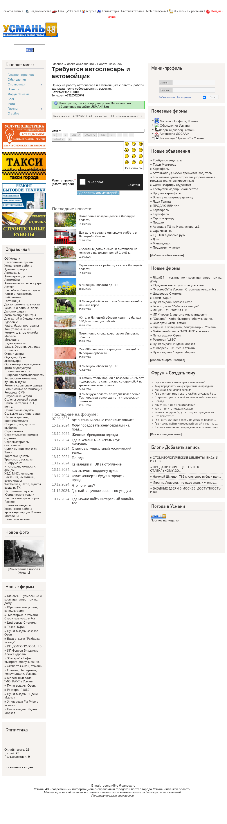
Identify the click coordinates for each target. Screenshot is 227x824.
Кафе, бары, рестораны (21, 325)
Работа (74, 11)
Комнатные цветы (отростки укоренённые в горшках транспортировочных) (182, 178)
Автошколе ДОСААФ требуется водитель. (183, 173)
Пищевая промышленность (24, 375)
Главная (57, 64)
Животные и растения (189, 11)
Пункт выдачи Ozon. (21, 685)
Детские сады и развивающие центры (20, 313)
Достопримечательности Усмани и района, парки (22, 306)
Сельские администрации (22, 413)
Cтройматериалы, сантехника (17, 443)
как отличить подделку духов (95, 471)
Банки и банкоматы (18, 294)
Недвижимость (39, 11)
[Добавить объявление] (167, 255)
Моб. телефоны (156, 11)
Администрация (15, 269)
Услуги (90, 11)
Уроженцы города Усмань (22, 512)
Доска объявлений (80, 64)
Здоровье (11, 322)
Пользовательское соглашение (112, 795)
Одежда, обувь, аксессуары (15, 358)
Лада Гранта (162, 201)
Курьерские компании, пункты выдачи (20, 380)
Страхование (13, 431)
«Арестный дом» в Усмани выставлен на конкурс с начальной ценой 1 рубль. (108, 250)
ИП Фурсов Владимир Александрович (21, 652)
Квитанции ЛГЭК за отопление (97, 464)
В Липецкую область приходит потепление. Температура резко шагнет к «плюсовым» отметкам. (110, 397)
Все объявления (12, 11)
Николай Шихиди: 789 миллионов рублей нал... (187, 476)
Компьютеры (110, 11)
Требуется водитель (167, 160)
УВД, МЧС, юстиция (18, 473)
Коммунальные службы (21, 332)
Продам (158, 222)
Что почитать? (83, 485)
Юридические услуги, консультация (21, 608)
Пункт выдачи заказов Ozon (172, 302)
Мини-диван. (162, 243)
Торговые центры (16, 456)
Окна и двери (14, 353)
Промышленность (17, 371)
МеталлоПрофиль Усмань (179, 121)
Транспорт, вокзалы (18, 459)
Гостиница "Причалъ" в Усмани (182, 138)
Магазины (11, 515)
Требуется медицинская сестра (175, 189)
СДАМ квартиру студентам (172, 185)
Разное (9, 501)
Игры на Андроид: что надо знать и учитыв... (185, 482)
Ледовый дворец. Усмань (177, 130)
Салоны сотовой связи (20, 399)
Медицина (11, 339)
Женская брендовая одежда (95, 435)
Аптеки (9, 286)
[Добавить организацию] (167, 360)
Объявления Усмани (175, 125)
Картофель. (161, 168)
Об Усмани (12, 258)
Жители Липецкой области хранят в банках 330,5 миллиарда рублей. (110, 319)
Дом (156, 239)
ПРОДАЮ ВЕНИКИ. (166, 205)
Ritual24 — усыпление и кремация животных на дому (23, 599)
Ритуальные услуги (18, 396)
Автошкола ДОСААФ (174, 133)
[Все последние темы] (166, 434)
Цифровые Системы (21, 622)
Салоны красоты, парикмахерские (16, 418)
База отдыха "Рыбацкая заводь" (176, 306)
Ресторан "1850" (19, 689)
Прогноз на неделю (165, 520)
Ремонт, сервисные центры (23, 385)
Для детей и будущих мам (23, 318)
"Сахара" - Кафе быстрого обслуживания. (22, 659)
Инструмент (13, 463)
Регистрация (184, 97)
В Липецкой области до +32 (98, 284)
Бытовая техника (132, 11)
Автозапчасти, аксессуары (23, 283)
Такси (8, 452)
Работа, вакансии (110, 64)
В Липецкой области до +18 (98, 366)
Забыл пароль (167, 97)
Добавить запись (182, 447)
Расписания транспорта (21, 498)
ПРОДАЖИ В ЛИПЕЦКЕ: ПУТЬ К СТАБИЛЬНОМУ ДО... (174, 468)
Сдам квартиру (163, 218)
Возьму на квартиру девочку (173, 197)
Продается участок (166, 247)
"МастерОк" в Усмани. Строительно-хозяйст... (21, 616)
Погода (78, 458)
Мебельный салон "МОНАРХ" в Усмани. (19, 679)
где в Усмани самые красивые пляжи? (103, 420)
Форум (157, 372)
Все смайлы (133, 168)
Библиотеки (12, 297)
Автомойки (12, 279)
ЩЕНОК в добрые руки (169, 235)
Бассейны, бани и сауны (22, 290)
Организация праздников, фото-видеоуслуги (22, 366)
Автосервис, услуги (18, 276)
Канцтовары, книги (17, 329)
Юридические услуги (19, 494)
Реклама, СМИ (14, 392)
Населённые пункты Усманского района (18, 263)
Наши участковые (17, 519)
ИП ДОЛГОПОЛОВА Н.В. (24, 646)
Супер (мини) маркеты (20, 449)
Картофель (161, 210)
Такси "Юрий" (17, 626)
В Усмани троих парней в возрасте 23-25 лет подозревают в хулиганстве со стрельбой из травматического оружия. (111, 381)
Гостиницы (12, 301)
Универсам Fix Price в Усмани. (174, 348)
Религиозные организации (23, 389)
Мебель (10, 336)
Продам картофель (167, 193)
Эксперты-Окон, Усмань (24, 666)
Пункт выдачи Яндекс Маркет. (174, 343)
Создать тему (182, 372)
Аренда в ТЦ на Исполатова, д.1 (176, 226)
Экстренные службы (18, 491)
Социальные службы (19, 410)
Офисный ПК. (163, 231)
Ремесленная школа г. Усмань (25, 570)
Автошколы (12, 272)
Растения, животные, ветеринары (19, 478)
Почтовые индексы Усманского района (18, 506)
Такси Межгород (164, 164)
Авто (61, 11)
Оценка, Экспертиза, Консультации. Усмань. (20, 671)
